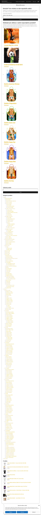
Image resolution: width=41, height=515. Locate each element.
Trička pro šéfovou (9, 411)
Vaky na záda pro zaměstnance (11, 456)
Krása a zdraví (8, 269)
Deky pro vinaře (8, 424)
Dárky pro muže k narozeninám (12, 235)
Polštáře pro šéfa (9, 400)
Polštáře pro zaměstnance (10, 448)
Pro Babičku (7, 310)
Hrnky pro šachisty (9, 383)
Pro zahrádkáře (7, 430)
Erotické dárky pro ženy (10, 264)
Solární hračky (9, 249)
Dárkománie (4, 1)
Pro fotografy (7, 342)
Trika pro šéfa (8, 401)
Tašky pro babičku (9, 323)
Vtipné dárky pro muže (10, 285)
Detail (7, 47)
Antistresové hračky (9, 257)
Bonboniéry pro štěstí (9, 292)
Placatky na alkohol (9, 275)
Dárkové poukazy (8, 259)
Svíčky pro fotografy (9, 350)
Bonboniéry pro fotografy (10, 343)
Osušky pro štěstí (9, 298)
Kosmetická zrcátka (10, 211)
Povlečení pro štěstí (9, 300)
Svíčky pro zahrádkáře (9, 438)
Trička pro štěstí (8, 304)
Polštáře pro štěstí (9, 299)
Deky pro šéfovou (9, 406)
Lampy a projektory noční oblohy (12, 212)
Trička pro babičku (9, 324)
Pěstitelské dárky (9, 273)
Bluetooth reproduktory (10, 277)
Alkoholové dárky (8, 255)
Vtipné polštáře (9, 215)
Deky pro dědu (8, 331)
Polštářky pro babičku (9, 318)
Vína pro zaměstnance (9, 457)
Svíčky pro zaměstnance (10, 452)
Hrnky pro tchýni (8, 417)
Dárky (5, 197)
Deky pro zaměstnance (9, 443)
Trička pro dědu (8, 340)
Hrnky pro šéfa (8, 397)
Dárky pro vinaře (8, 244)
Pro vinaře (6, 421)
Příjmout (10, 512)
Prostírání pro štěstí (9, 301)
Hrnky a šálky (9, 217)
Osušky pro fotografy (9, 347)
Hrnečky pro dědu (9, 332)
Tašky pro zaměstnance (10, 453)
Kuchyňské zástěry (10, 220)
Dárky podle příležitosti (8, 232)
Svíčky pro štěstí (8, 303)
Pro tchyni (6, 414)
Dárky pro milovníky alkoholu (10, 241)
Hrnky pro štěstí (8, 295)
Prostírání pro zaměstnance (10, 451)
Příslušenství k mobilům (10, 276)
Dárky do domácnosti (8, 198)
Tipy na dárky (7, 254)
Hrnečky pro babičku (9, 315)
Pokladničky (9, 213)
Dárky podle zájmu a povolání (9, 239)
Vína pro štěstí (8, 309)
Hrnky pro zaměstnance (10, 444)
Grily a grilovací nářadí (10, 206)
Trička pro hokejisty (9, 377)
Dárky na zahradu (9, 203)
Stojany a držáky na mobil (11, 278)
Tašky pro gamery (9, 363)
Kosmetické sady (9, 268)
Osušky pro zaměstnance (10, 447)
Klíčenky (7, 267)
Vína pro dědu (8, 341)
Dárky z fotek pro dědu (9, 329)
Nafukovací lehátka (10, 207)
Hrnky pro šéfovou (9, 407)
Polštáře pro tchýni (9, 420)
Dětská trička (9, 365)
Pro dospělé (28, 1)
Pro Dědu (6, 327)
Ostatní (7, 296)
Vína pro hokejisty (9, 378)
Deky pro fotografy (9, 345)
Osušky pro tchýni (9, 419)
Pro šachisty (7, 379)
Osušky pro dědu (8, 333)
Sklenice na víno (10, 225)
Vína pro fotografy (9, 354)
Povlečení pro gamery (9, 361)
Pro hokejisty (7, 368)
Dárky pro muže (7, 250)
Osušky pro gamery (9, 359)
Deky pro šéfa (8, 396)
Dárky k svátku (8, 236)
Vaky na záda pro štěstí (10, 308)
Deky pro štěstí (8, 294)
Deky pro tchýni (8, 416)
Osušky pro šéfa (8, 398)
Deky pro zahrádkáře (9, 433)
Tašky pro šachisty (9, 389)
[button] (39, 505)
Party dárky (8, 272)
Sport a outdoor (8, 280)
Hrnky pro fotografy (9, 346)
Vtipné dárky (8, 283)
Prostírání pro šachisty (9, 387)
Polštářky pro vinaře (9, 428)
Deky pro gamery (8, 356)
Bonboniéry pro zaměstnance (10, 442)
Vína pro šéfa (8, 402)
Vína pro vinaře (8, 429)
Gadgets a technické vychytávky (11, 266)
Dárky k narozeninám (9, 234)
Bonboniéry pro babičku (10, 312)
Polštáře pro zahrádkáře (10, 437)
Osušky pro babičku (9, 317)
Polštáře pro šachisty (9, 386)
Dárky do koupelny (9, 202)
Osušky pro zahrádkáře (9, 435)
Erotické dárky (8, 262)
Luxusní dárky (8, 271)
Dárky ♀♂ (5, 289)
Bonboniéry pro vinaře (9, 423)
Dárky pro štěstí (7, 290)
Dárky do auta (8, 199)
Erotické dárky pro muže (11, 263)
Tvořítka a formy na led (10, 227)
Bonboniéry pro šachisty (10, 380)
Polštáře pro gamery (9, 360)
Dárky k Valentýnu (9, 238)
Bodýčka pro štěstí (9, 291)
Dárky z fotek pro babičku (10, 313)
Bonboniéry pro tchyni (9, 415)
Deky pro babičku (9, 314)
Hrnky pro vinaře (8, 425)
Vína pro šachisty (9, 392)
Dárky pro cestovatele (9, 240)
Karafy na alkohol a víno (11, 218)
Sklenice (8, 222)
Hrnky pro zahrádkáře (9, 434)
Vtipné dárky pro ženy (10, 286)
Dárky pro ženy (7, 253)
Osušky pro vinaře (9, 426)
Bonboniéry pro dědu (9, 328)
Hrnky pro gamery (9, 357)
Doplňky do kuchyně (9, 216)
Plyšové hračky (9, 248)
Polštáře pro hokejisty (9, 375)
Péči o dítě (5, 458)
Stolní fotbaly (8, 282)
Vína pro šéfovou (8, 412)
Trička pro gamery (9, 364)
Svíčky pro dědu (8, 336)
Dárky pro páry (7, 252)
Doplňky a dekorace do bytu (10, 208)
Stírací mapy (8, 281)
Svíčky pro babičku (9, 319)
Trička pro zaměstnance (10, 454)
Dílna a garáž (9, 204)
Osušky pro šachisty (9, 384)
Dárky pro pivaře (8, 243)
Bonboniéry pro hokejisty (10, 369)
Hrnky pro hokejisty (9, 373)
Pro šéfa (6, 393)
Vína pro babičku (8, 326)
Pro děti (34, 1)
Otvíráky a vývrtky (10, 221)
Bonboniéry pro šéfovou (10, 405)
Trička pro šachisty (9, 391)
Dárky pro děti (7, 245)
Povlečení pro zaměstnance (10, 449)
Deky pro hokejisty (9, 370)
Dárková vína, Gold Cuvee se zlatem (11, 258)
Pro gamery (7, 355)
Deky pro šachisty (9, 382)
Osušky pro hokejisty (9, 374)
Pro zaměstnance (8, 440)
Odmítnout (22, 512)
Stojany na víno (9, 226)
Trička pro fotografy (20, 1)
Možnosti (33, 512)
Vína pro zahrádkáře (9, 439)
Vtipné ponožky (8, 287)
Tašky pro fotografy (9, 351)
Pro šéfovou (7, 403)
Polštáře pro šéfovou (9, 410)
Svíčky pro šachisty (9, 388)
